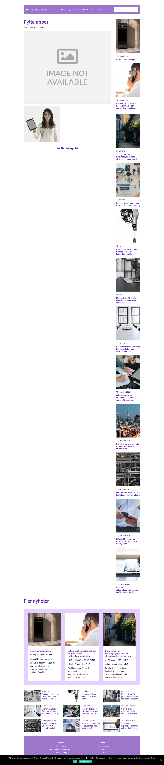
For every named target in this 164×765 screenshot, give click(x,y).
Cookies (84, 9)
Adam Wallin (89, 660)
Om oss (76, 9)
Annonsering (64, 9)
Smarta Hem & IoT (45, 659)
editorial (33, 659)
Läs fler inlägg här (67, 148)
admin (43, 27)
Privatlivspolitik (85, 761)
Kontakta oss (96, 9)
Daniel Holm (123, 660)
